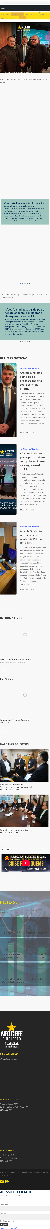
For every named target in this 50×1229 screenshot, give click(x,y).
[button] (20, 283)
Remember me (8, 1221)
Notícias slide (33, 368)
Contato (14, 18)
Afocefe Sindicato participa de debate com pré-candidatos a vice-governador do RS (24, 313)
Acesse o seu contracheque (13, 980)
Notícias (23, 368)
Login (39, 12)
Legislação (42, 15)
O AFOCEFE (5, 15)
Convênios (12, 933)
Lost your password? (9, 1228)
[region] (25, 153)
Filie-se (22, 18)
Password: (4, 1213)
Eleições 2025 (17, 15)
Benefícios (5, 18)
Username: (4, 1205)
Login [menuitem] (3, 8)
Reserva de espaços (12, 956)
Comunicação (30, 15)
